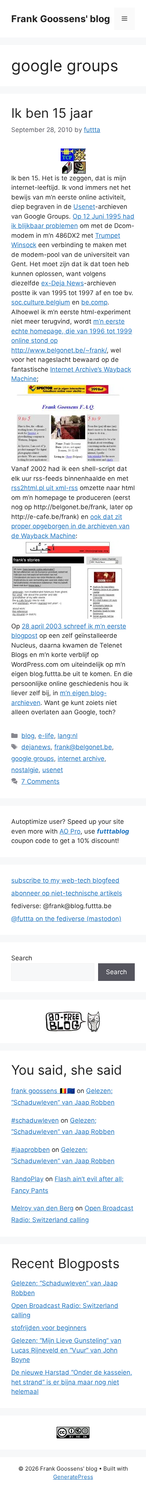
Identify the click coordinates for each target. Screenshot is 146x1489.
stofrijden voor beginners (48, 1328)
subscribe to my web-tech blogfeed (65, 880)
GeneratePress (73, 1476)
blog (27, 735)
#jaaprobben (30, 1149)
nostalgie (25, 770)
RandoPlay (27, 1179)
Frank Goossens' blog (60, 18)
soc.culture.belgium (40, 302)
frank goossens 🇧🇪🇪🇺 (43, 1091)
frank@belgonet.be (83, 747)
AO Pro (70, 831)
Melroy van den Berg (42, 1208)
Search (21, 958)
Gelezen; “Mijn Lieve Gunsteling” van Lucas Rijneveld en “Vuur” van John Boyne (66, 1350)
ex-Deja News (62, 283)
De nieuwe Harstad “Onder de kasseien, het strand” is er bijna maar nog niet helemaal (71, 1382)
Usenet (84, 206)
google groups (32, 758)
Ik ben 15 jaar (52, 113)
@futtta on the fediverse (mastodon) (66, 918)
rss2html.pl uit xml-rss (44, 488)
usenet (52, 770)
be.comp (94, 302)
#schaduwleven (35, 1120)
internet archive (81, 758)
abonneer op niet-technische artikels (66, 893)
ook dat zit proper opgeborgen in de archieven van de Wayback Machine (70, 526)
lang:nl (67, 735)
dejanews (36, 747)
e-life (46, 735)
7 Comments (40, 781)
